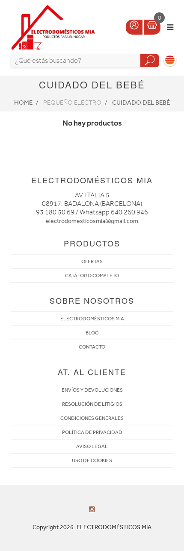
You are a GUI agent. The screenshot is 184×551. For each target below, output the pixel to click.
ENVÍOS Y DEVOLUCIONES (92, 390)
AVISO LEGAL (92, 446)
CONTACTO (92, 347)
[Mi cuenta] (134, 27)
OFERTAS (92, 261)
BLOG (92, 333)
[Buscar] (149, 60)
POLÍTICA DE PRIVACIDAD (92, 432)
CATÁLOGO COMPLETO (92, 275)
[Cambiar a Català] (169, 59)
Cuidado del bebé (141, 102)
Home (23, 102)
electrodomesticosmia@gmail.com (92, 221)
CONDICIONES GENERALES (92, 418)
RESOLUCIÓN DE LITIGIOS (92, 404)
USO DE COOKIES (92, 460)
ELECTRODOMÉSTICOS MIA (92, 319)
